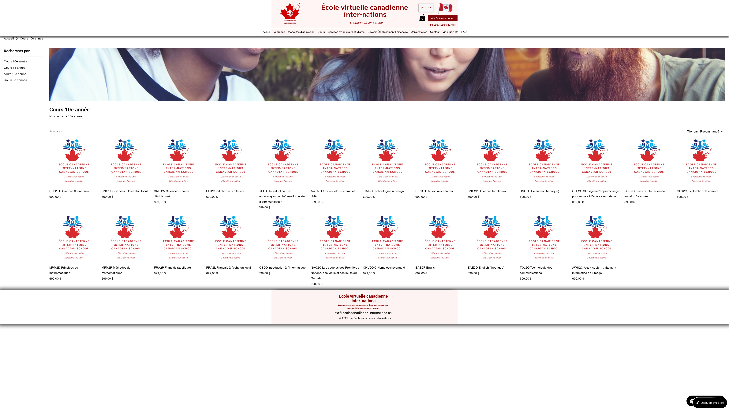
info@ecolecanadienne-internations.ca (363, 313)
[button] (422, 17)
